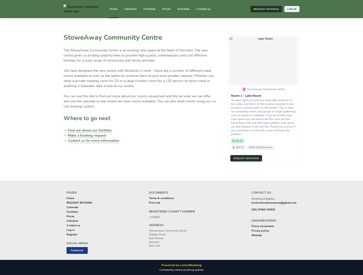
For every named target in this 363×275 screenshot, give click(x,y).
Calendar (130, 9)
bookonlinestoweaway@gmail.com (273, 203)
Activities (183, 9)
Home (113, 9)
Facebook (77, 250)
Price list (154, 203)
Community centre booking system (181, 270)
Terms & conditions (161, 198)
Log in (291, 9)
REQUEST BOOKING (266, 9)
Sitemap (256, 235)
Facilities (149, 9)
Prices (166, 9)
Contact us (203, 9)
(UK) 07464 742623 (263, 209)
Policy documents (262, 226)
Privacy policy (260, 231)
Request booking (246, 158)
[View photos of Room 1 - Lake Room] (264, 60)
